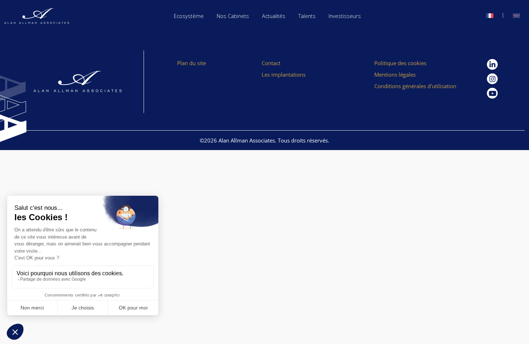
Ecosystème (189, 15)
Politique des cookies (400, 63)
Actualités (273, 15)
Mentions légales (395, 74)
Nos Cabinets (233, 15)
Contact (271, 63)
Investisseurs (345, 15)
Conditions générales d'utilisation (415, 86)
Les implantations (284, 74)
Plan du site (191, 63)
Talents (307, 15)
